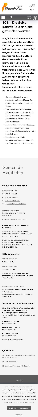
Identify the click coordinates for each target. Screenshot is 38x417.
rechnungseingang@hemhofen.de (14, 219)
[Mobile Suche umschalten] (11, 17)
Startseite (9, 100)
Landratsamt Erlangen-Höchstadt (17, 366)
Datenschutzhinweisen (26, 402)
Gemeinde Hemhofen (12, 170)
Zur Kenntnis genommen (19, 408)
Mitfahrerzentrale (11, 362)
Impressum (19, 415)
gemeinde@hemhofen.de (15, 204)
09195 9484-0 (11, 197)
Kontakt (19, 380)
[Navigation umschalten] (3, 17)
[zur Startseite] (12, 7)
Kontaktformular (26, 143)
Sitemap (30, 125)
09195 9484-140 (12, 201)
